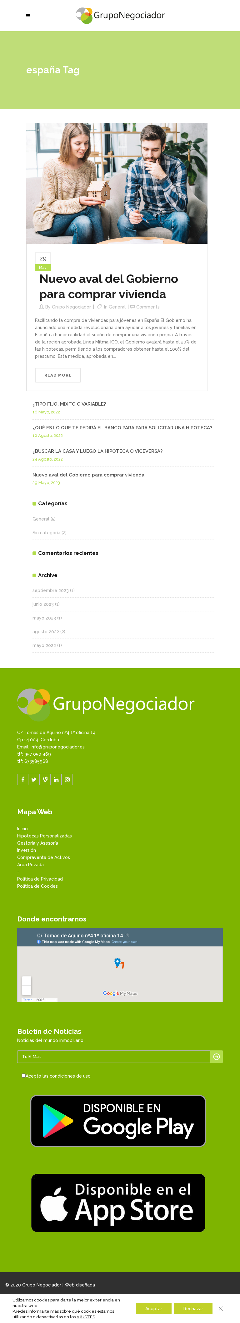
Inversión (26, 850)
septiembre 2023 (50, 590)
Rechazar (193, 1308)
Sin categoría (46, 532)
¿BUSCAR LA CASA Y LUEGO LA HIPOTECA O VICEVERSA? (97, 451)
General (117, 306)
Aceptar (153, 1308)
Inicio (22, 828)
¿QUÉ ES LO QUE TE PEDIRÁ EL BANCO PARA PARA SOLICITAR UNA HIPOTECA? (122, 428)
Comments (148, 306)
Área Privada (30, 864)
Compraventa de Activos (43, 857)
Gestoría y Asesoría (37, 843)
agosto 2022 (45, 631)
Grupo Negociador (71, 306)
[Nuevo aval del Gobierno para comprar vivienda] (117, 182)
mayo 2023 (44, 617)
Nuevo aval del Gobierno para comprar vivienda (88, 475)
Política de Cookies (37, 886)
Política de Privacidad (40, 878)
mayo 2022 (44, 645)
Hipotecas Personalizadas (44, 835)
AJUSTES (86, 1317)
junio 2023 (43, 604)
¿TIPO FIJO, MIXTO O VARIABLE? (69, 404)
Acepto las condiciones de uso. (59, 1076)
